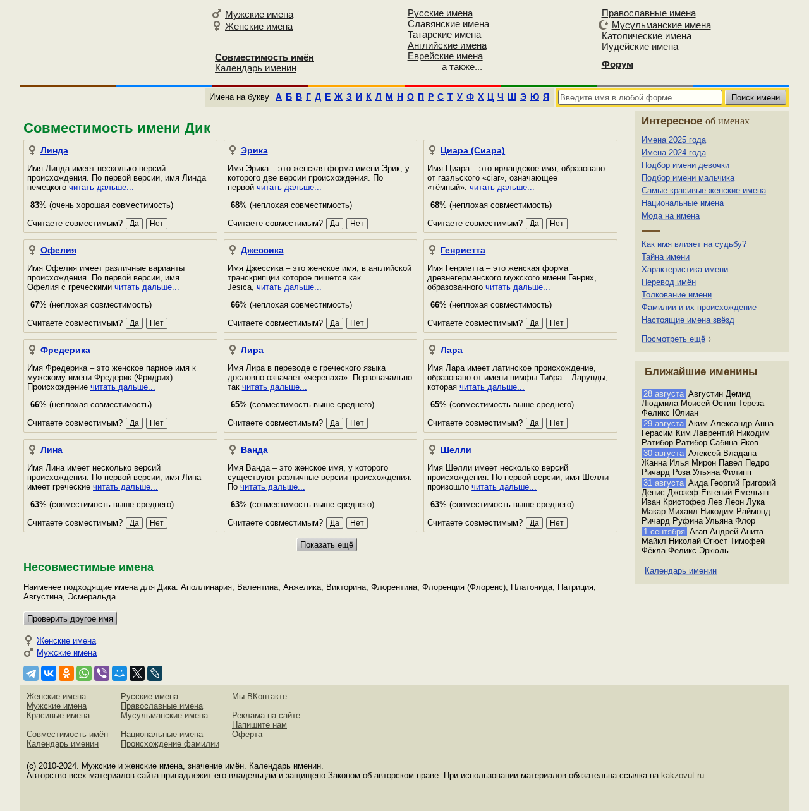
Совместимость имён (67, 734)
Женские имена (259, 26)
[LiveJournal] (154, 673)
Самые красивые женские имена (704, 190)
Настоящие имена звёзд (688, 320)
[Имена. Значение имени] (113, 42)
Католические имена (646, 35)
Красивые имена (58, 715)
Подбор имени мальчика (688, 178)
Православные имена (649, 13)
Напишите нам (259, 725)
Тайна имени (666, 256)
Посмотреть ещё (673, 339)
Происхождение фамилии (170, 743)
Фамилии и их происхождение (699, 307)
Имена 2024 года (674, 152)
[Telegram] (31, 673)
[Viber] (101, 673)
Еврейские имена (445, 56)
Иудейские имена (640, 46)
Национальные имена (683, 203)
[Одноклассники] (66, 673)
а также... (462, 66)
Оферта (247, 734)
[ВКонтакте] (48, 673)
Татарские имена (444, 34)
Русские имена (440, 13)
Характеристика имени (685, 269)
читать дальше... (101, 187)
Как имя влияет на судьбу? (694, 244)
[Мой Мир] (119, 673)
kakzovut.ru (682, 775)
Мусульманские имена (661, 25)
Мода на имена (671, 215)
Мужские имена (259, 14)
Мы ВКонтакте (259, 696)
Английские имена (447, 45)
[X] (137, 673)
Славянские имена (448, 23)
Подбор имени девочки (685, 165)
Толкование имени (677, 294)
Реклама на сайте (266, 715)
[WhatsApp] (84, 673)
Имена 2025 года (674, 140)
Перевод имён (669, 282)
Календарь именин (255, 68)
